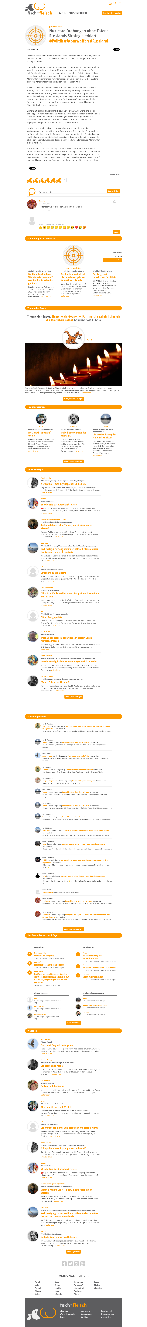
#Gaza (49, 271)
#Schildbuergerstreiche (69, 658)
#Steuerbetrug (68, 1063)
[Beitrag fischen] (113, 191)
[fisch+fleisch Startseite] (73, 8)
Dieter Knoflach (46, 656)
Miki (44, 860)
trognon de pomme (50, 781)
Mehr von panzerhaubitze (41, 238)
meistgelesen (39, 947)
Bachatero (42, 201)
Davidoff (73, 426)
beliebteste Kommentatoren (93, 993)
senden (116, 232)
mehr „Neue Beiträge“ (73, 697)
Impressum (85, 1311)
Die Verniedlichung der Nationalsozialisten (104, 436)
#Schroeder (51, 570)
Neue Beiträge (35, 469)
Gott (44, 876)
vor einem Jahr (44, 204)
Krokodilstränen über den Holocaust (73, 434)
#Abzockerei (58, 679)
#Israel (37, 271)
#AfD (101, 271)
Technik (38, 1288)
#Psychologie (52, 481)
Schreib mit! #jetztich (112, 13)
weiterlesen (46, 296)
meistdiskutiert (88, 947)
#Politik (56, 41)
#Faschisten (108, 429)
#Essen (43, 501)
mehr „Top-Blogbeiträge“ (73, 461)
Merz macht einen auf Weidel (39, 434)
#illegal (60, 1063)
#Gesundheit (83, 320)
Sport (96, 1282)
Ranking (84, 1317)
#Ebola (96, 320)
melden (48, 211)
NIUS (41, 426)
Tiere (76, 1294)
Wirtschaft (78, 1285)
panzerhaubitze (55, 26)
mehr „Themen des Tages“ (73, 399)
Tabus (57, 1285)
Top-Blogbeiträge (36, 406)
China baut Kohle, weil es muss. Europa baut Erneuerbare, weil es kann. (70, 595)
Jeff (42, 567)
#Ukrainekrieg (72, 271)
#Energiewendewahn (60, 614)
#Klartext (50, 635)
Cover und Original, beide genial (84, 781)
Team (62, 1317)
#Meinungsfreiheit (54, 522)
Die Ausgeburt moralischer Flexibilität (104, 275)
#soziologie (62, 481)
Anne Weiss (38, 971)
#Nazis (101, 429)
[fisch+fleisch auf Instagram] (76, 1263)
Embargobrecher (40, 953)
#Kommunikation (41, 429)
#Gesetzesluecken (54, 658)
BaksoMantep (48, 892)
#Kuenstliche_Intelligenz (75, 481)
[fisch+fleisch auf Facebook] (64, 1263)
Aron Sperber (47, 756)
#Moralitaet (107, 271)
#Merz (50, 429)
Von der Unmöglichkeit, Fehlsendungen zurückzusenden (69, 661)
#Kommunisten (98, 431)
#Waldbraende (52, 1124)
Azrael (89, 340)
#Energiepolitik (53, 590)
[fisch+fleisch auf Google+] (82, 1263)
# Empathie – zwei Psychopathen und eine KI (63, 484)
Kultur (37, 1294)
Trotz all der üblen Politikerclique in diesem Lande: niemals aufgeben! (66, 639)
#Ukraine (59, 570)
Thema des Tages (36, 308)
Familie (58, 1288)
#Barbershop (52, 1063)
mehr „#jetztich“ (73, 1252)
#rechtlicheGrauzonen (86, 658)
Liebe (37, 1285)
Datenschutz (86, 1314)
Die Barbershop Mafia (52, 1065)
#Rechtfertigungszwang (87, 546)
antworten (42, 211)
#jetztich (32, 1030)
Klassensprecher (47, 587)
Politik (37, 1282)
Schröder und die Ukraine (53, 572)
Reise (57, 1282)
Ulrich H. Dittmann (48, 632)
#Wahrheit (50, 1083)
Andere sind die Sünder (52, 1086)
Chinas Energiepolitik (51, 617)
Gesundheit (79, 1288)
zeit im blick (45, 1080)
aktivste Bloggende (41, 993)
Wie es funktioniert (68, 1314)
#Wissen (44, 481)
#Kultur (44, 1042)
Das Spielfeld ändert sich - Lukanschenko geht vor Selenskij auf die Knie (73, 277)
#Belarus (81, 271)
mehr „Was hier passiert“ (73, 929)
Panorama (78, 1282)
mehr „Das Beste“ (73, 1022)
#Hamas (43, 271)
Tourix (105, 426)
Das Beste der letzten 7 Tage (42, 935)
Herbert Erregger (47, 676)
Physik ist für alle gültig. (44, 955)
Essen (57, 1291)
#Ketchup (49, 501)
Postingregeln (107, 1311)
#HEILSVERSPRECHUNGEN (73, 679)
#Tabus (43, 1083)
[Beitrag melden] (115, 174)
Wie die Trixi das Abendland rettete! (59, 504)
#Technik (44, 590)
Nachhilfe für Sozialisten (93, 976)
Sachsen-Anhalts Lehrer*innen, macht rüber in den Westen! (66, 526)
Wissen (38, 1291)
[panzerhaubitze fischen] (112, 260)
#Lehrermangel (66, 522)
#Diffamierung (52, 546)
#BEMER (50, 679)
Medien (97, 1285)
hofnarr (43, 499)
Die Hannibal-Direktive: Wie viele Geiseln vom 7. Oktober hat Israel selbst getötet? (40, 278)
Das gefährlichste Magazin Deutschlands (99, 967)
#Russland (99, 41)
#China (50, 614)
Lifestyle (58, 1294)
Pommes (86, 965)
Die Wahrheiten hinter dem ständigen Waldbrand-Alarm (69, 1127)
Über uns (64, 1311)
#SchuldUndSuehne (74, 429)
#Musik (49, 1042)
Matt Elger (44, 543)
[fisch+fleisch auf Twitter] (70, 1263)
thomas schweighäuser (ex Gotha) (53, 519)
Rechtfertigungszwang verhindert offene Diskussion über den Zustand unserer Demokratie (69, 550)
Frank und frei (46, 478)
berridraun (46, 726)
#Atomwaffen (76, 41)
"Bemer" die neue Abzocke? (55, 682)
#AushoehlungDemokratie (68, 546)
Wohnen (78, 1291)
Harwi (45, 844)
